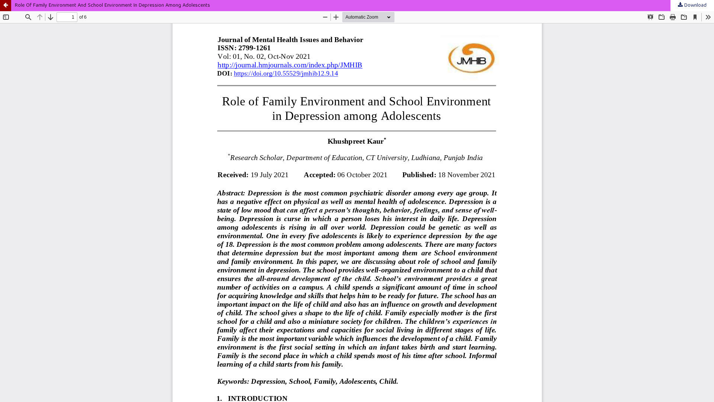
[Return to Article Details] (5, 5)
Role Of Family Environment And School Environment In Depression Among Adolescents (112, 5)
